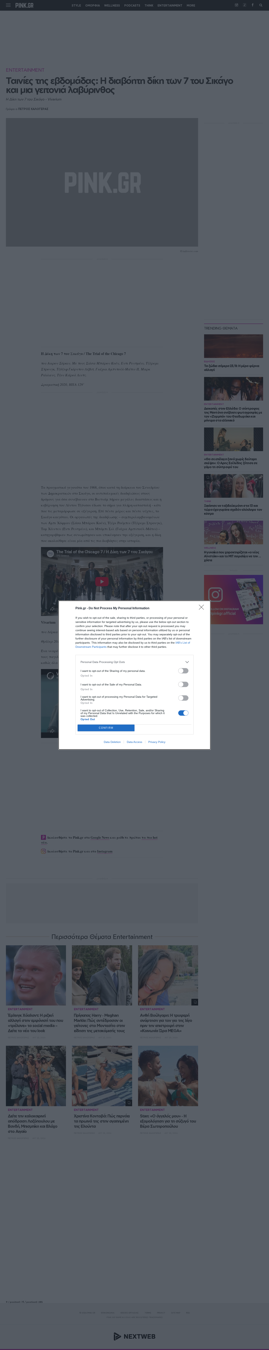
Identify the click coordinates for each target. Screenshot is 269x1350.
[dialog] (134, 675)
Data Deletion (112, 742)
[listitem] (134, 662)
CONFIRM (106, 727)
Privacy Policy (156, 742)
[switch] (183, 670)
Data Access (134, 742)
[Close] (202, 608)
